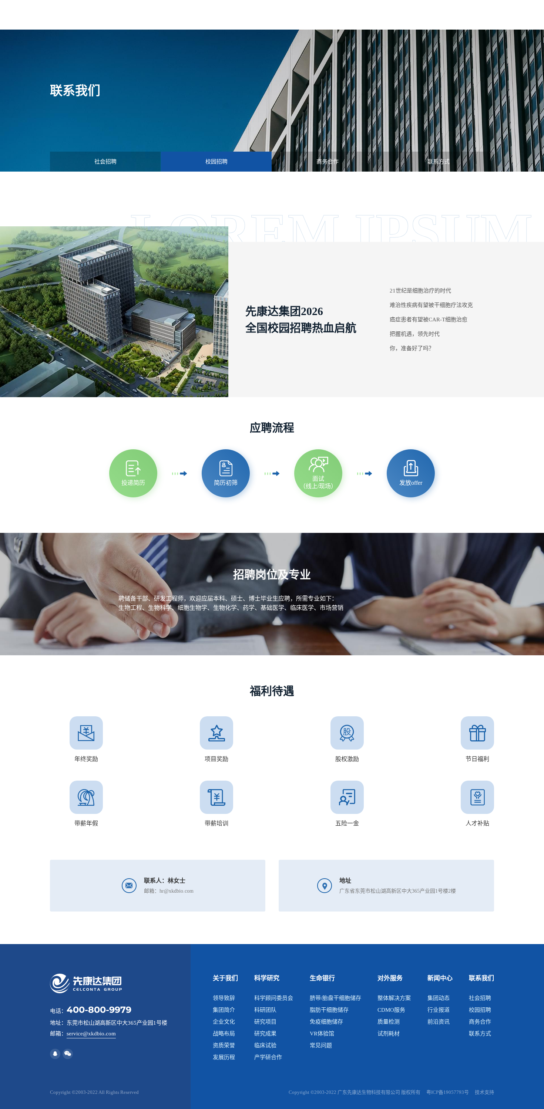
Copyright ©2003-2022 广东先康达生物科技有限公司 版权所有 (354, 1092)
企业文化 (224, 1022)
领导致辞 (224, 998)
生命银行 (322, 978)
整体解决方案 (394, 998)
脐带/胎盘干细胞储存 (335, 998)
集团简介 (224, 1010)
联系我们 (481, 978)
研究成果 (265, 1034)
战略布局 (224, 1034)
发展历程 (224, 1057)
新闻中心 (440, 978)
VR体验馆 (322, 1034)
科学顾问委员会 (273, 998)
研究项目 (265, 1022)
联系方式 (480, 1034)
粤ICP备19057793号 (447, 1092)
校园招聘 (480, 1010)
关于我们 (225, 978)
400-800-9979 (99, 1009)
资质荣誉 (224, 1045)
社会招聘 (480, 998)
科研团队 (265, 1010)
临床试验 (265, 1045)
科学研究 (266, 978)
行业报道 (438, 1010)
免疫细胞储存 (326, 1022)
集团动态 (438, 998)
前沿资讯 (438, 1022)
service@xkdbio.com (91, 1034)
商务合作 (480, 1022)
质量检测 (388, 1022)
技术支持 (484, 1092)
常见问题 (321, 1045)
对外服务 (390, 978)
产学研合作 (268, 1057)
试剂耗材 (388, 1034)
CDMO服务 (391, 1010)
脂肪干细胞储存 (329, 1010)
